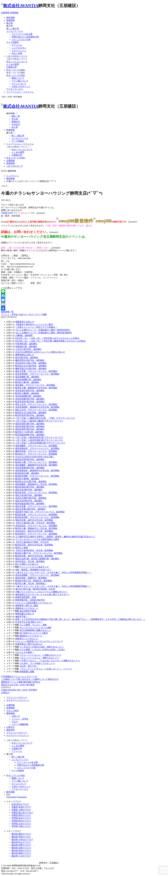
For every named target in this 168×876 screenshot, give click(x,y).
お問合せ (36, 682)
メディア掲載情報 (20, 724)
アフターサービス (14, 89)
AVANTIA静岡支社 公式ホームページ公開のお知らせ (40, 352)
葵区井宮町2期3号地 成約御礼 (30, 429)
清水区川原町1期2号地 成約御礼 (31, 498)
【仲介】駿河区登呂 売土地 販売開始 (34, 550)
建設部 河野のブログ (21, 845)
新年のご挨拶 (21, 548)
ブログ (30, 314)
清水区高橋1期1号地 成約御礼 (30, 399)
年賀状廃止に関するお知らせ (29, 644)
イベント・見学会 (9, 314)
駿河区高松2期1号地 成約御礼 (30, 487)
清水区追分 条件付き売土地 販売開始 (34, 531)
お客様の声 (11, 67)
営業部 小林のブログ (21, 810)
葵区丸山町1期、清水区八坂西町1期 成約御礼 (37, 559)
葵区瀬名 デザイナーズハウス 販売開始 (35, 385)
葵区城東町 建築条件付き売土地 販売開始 (36, 465)
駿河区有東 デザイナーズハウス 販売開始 (36, 514)
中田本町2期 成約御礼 (26, 344)
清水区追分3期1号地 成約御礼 (30, 390)
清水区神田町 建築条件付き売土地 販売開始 (37, 407)
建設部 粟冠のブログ (21, 834)
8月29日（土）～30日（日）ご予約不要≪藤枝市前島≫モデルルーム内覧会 (50, 341)
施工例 (9, 23)
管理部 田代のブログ (21, 821)
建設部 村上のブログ (21, 842)
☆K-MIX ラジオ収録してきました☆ (37, 663)
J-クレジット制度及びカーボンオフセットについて (39, 641)
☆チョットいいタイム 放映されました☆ (39, 658)
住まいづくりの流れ (15, 70)
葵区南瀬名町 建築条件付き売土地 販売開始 (37, 470)
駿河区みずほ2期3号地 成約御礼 (31, 366)
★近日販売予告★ (27, 611)
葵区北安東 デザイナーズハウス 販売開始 (36, 371)
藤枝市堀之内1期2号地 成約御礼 (31, 368)
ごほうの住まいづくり (16, 56)
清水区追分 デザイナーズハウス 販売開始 (36, 525)
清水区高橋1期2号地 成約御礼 (30, 468)
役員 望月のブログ (20, 804)
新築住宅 (16, 122)
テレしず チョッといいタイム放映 (35, 627)
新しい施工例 (12, 28)
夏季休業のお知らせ (24, 355)
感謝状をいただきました (26, 608)
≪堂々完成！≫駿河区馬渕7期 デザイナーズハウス (39, 437)
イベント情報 (16, 682)
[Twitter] (84, 300)
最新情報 (10, 713)
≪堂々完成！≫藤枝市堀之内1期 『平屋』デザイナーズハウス (45, 418)
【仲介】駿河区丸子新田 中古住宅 (32, 542)
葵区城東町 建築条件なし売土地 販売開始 (36, 484)
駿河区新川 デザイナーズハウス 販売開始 (36, 534)
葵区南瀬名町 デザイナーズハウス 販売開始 (37, 448)
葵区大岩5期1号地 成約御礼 (29, 495)
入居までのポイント (21, 86)
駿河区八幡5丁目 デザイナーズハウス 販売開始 (38, 553)
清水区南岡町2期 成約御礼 (28, 396)
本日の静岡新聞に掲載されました (35, 630)
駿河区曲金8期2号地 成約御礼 (30, 435)
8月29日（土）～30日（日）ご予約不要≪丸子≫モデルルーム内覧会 (47, 338)
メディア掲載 (40, 314)
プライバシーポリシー (16, 697)
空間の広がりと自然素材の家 (25, 37)
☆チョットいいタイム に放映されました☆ (40, 655)
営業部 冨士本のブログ (22, 812)
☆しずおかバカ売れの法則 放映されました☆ (41, 647)
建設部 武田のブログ (21, 848)
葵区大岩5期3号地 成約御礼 (29, 501)
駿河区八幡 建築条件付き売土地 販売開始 (36, 388)
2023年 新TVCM (28, 666)
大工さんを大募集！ (24, 652)
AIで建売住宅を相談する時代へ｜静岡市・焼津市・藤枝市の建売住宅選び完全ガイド (55, 536)
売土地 (15, 119)
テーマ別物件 (12, 42)
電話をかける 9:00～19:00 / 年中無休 (18, 685)
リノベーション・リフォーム (20, 92)
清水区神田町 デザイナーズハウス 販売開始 (37, 374)
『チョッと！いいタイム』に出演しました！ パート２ (45, 669)
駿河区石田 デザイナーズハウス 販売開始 (36, 492)
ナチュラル (17, 45)
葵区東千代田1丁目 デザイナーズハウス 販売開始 (40, 512)
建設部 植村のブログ (21, 853)
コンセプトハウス (14, 31)
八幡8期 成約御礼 (24, 335)
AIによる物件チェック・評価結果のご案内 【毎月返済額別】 (44, 333)
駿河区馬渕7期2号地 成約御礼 (30, 401)
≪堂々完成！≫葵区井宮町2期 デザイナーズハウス (39, 440)
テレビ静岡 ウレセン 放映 (33, 625)
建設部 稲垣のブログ (21, 850)
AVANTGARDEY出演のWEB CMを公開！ (35, 457)
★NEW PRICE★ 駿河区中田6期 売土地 (35, 589)
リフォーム (17, 751)
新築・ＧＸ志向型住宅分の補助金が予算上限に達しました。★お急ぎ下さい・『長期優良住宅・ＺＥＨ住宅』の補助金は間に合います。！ (80, 619)
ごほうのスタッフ (14, 166)
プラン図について (20, 81)
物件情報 (10, 17)
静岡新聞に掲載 (26, 672)
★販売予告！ (21, 616)
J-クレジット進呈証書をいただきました (33, 603)
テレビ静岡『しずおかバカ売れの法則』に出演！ (42, 649)
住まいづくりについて (16, 61)
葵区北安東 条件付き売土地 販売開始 (34, 520)
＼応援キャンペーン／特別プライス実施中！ (36, 327)
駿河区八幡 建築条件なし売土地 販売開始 (36, 528)
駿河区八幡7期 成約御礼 (27, 382)
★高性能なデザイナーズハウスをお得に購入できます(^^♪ (42, 594)
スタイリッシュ (19, 50)
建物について (18, 778)
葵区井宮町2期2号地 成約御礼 (30, 426)
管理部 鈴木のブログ (21, 818)
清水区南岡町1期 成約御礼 (28, 379)
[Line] (84, 291)
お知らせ (22, 314)
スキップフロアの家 (21, 39)
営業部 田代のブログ (21, 815)
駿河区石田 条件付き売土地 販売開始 (34, 545)
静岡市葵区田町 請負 (25, 597)
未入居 (15, 127)
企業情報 (5, 13)
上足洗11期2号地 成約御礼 (28, 349)
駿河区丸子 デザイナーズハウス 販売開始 (36, 454)
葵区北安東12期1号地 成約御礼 (30, 509)
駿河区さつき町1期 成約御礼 (29, 432)
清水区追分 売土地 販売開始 (30, 561)
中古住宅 (16, 124)
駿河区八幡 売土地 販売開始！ (31, 583)
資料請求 (5, 682)
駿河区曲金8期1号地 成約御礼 (30, 503)
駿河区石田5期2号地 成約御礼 (30, 459)
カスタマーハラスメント (17, 700)
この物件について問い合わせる (15, 679)
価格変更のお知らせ (24, 322)
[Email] (84, 304)
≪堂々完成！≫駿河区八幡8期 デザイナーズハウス (39, 421)
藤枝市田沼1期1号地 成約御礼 (30, 360)
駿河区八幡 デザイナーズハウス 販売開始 (36, 462)
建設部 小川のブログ (21, 856)
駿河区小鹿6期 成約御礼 (27, 479)
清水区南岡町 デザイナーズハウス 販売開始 (37, 575)
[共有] (84, 308)
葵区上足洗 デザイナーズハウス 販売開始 (36, 404)
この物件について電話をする (44, 679)
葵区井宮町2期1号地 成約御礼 (30, 424)
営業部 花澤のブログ (21, 807)
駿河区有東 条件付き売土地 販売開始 (34, 556)
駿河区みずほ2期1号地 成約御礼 (31, 481)
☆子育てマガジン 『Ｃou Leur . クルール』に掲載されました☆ (49, 660)
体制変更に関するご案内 (26, 605)
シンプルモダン (19, 48)
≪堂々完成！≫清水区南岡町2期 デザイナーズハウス (40, 443)
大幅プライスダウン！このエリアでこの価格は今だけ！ (41, 592)
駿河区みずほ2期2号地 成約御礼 (31, 412)
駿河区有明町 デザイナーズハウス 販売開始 (37, 476)
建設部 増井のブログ (21, 837)
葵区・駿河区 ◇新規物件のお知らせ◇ (33, 570)
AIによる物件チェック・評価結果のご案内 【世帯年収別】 (42, 330)
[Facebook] (84, 296)
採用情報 (14, 13)
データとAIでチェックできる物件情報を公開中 (37, 539)
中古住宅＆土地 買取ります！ (29, 622)
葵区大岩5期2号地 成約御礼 (29, 490)
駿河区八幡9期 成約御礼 (27, 393)
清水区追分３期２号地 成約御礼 (31, 363)
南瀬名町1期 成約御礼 (26, 346)
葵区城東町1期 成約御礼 (27, 377)
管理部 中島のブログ (21, 826)
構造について (18, 78)
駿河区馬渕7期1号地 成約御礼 (30, 415)
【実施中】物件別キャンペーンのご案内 (34, 324)
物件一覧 (16, 116)
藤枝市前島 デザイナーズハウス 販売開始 (36, 451)
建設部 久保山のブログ (22, 839)
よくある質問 (12, 64)
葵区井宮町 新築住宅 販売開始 (31, 578)
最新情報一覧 (7, 312)
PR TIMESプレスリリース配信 (33, 633)
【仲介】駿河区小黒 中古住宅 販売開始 (35, 523)
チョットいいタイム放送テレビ (34, 567)
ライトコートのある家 (22, 34)
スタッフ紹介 (12, 710)
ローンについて (19, 84)
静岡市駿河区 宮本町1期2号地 (30, 600)
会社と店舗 (17, 53)
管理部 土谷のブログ (21, 823)
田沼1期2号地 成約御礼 (26, 357)
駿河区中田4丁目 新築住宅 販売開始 (33, 581)
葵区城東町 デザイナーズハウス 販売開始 (36, 446)
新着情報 (10, 20)
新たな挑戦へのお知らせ (26, 564)
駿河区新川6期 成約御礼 (27, 473)
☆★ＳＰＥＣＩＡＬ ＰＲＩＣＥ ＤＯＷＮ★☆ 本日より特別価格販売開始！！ (53, 572)
